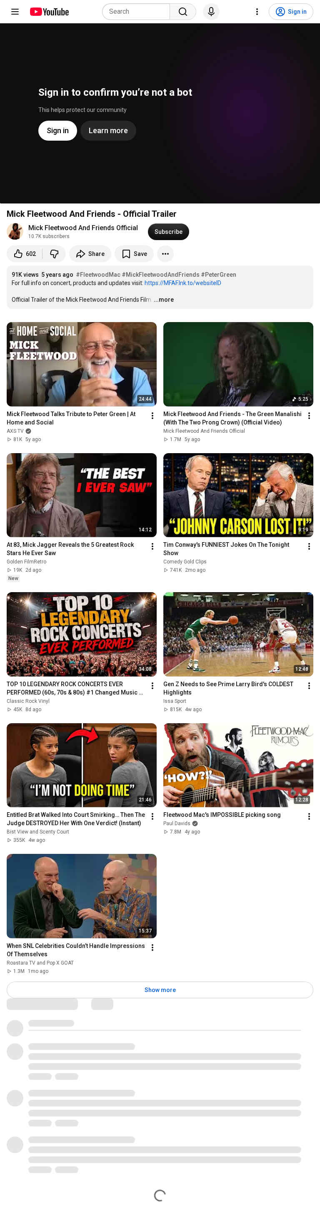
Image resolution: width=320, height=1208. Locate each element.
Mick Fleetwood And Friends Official (83, 228)
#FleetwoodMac (98, 274)
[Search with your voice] (211, 11)
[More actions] (165, 254)
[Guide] (15, 12)
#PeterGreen (218, 274)
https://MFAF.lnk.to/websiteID (183, 283)
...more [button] (164, 299)
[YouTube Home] (49, 11)
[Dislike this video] (54, 254)
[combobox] (138, 12)
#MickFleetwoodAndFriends (161, 274)
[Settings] (257, 12)
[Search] (183, 11)
